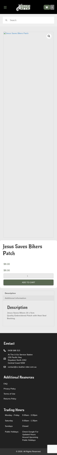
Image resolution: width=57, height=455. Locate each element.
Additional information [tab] (15, 298)
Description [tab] (10, 293)
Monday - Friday (12, 415)
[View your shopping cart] (47, 7)
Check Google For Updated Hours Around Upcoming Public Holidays (30, 436)
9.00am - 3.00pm (29, 415)
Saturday (9, 421)
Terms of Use (9, 394)
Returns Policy (10, 399)
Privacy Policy (10, 389)
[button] (48, 36)
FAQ (5, 384)
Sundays (9, 426)
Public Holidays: (12, 432)
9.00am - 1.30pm (29, 421)
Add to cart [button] (28, 282)
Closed (25, 426)
